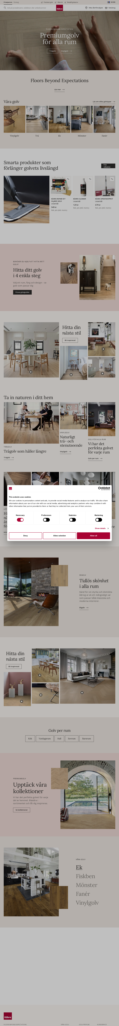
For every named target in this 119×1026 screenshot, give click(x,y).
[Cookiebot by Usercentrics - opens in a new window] (100, 488)
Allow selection (59, 536)
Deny (25, 536)
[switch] (46, 520)
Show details (100, 528)
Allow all (93, 536)
